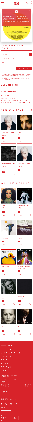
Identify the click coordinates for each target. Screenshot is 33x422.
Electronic (16, 58)
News (4, 363)
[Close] (29, 11)
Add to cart (25, 68)
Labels (6, 356)
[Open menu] (2, 3)
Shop (11, 345)
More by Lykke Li (13, 110)
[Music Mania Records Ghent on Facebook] (2, 404)
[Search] (24, 3)
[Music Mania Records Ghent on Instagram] (6, 404)
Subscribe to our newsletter (8, 399)
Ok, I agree (14, 418)
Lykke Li (7, 48)
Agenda (6, 367)
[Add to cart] (14, 142)
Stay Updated (11, 352)
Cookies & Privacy (6, 409)
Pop (21, 58)
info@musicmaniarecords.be (9, 375)
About (5, 359)
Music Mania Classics (7, 58)
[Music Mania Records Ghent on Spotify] (11, 404)
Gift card (8, 349)
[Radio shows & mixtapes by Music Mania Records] (16, 404)
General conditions (6, 412)
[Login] (31, 3)
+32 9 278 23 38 (5, 376)
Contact (7, 370)
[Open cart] (27, 3)
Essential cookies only (26, 417)
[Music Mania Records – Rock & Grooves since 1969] (16, 3)
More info (3, 420)
